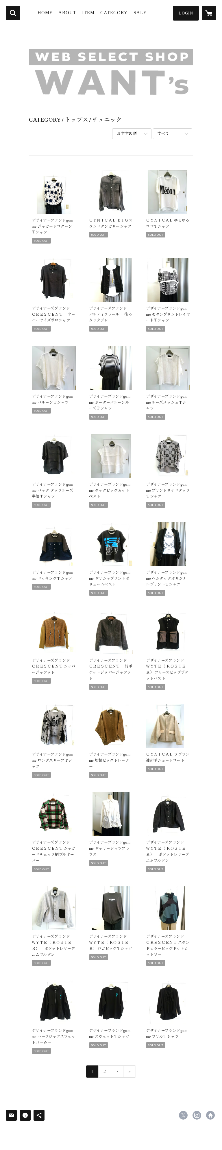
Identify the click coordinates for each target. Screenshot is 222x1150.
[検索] (13, 13)
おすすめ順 (126, 133)
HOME (45, 12)
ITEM (88, 12)
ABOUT (67, 12)
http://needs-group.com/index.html (210, 1115)
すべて (163, 133)
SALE (140, 12)
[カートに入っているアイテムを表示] (209, 13)
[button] (186, 13)
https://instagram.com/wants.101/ (197, 1115)
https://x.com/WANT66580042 (183, 1115)
